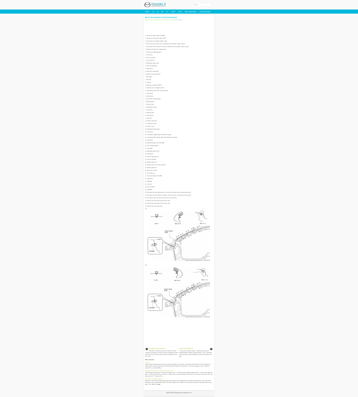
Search (180, 11)
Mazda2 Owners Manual (191, 11)
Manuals (147, 11)
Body (158, 19)
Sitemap (173, 11)
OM (153, 11)
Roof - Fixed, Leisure (165, 19)
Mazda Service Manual (205, 11)
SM (157, 11)
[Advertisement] (179, 28)
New (162, 11)
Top (167, 11)
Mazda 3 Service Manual (150, 19)
